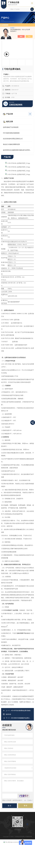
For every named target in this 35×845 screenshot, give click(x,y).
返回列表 (8, 714)
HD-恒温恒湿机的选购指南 (11, 133)
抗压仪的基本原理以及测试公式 (13, 138)
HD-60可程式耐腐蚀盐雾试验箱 (20, 710)
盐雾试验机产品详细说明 (10, 127)
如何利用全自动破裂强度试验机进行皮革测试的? (17, 150)
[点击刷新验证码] (23, 796)
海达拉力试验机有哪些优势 (11, 144)
